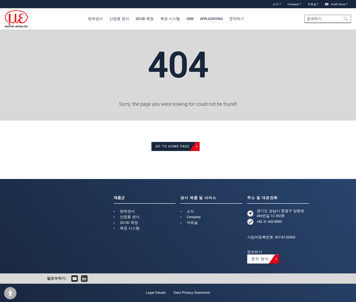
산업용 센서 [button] (119, 18)
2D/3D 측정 (129, 223)
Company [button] (293, 4)
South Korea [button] (337, 4)
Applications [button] (211, 18)
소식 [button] (276, 4)
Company (194, 217)
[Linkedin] (84, 278)
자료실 (192, 223)
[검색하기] (347, 19)
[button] (10, 293)
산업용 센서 (129, 217)
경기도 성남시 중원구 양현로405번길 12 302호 (280, 213)
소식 (190, 211)
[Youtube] (74, 278)
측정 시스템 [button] (170, 18)
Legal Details (156, 292)
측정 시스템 (129, 228)
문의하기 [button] (236, 18)
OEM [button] (189, 18)
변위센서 (127, 211)
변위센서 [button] (95, 18)
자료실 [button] (312, 4)
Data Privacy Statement (192, 292)
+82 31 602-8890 (269, 221)
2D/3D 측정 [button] (145, 18)
